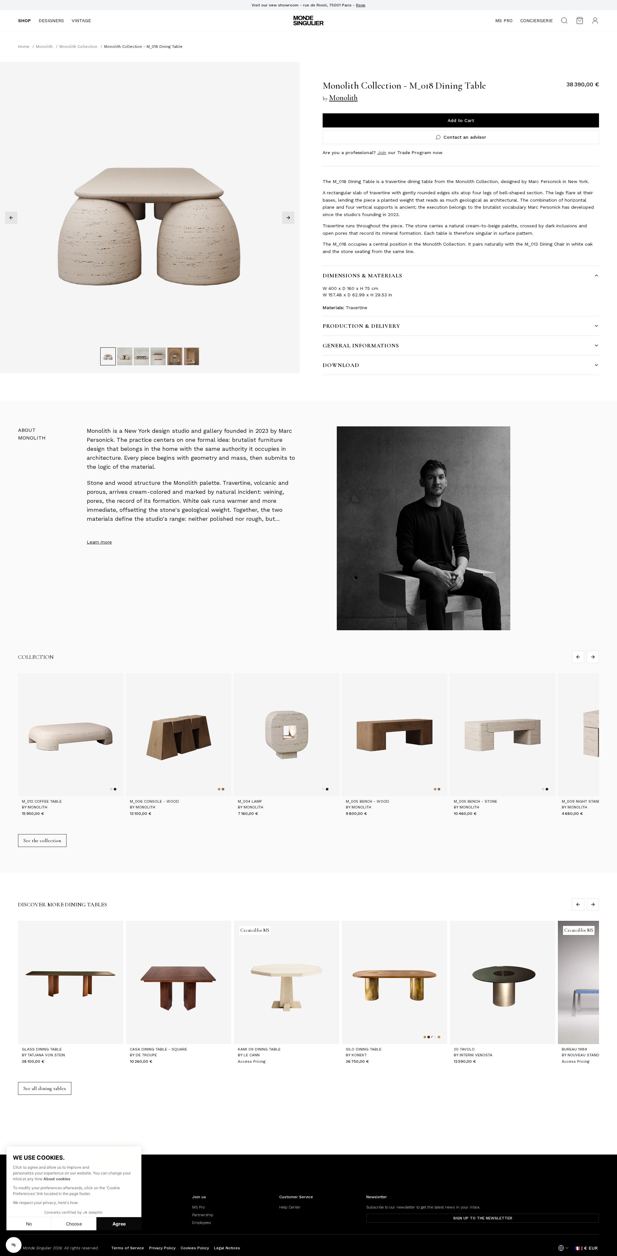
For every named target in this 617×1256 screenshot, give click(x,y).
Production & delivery (361, 325)
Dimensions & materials (362, 275)
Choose (74, 1223)
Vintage (81, 20)
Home (23, 46)
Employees (201, 1222)
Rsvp (360, 5)
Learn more (99, 542)
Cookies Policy (195, 1248)
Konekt (359, 1055)
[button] (14, 1245)
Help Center (289, 1207)
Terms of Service (127, 1248)
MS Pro (504, 20)
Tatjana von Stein (46, 1055)
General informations (361, 345)
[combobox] (564, 1247)
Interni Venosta (476, 1055)
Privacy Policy (162, 1248)
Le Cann (252, 1055)
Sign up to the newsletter (482, 1218)
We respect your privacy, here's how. (45, 1202)
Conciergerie (536, 20)
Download (341, 365)
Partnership (202, 1215)
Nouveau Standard (587, 1055)
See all (44, 1088)
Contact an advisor (464, 137)
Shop (24, 20)
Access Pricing (251, 1061)
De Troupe (146, 1055)
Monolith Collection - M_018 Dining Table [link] (143, 46)
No (29, 1223)
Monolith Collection (78, 46)
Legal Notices (227, 1248)
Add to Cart (461, 120)
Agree (119, 1223)
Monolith (44, 46)
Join (381, 152)
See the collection (42, 840)
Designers (51, 20)
